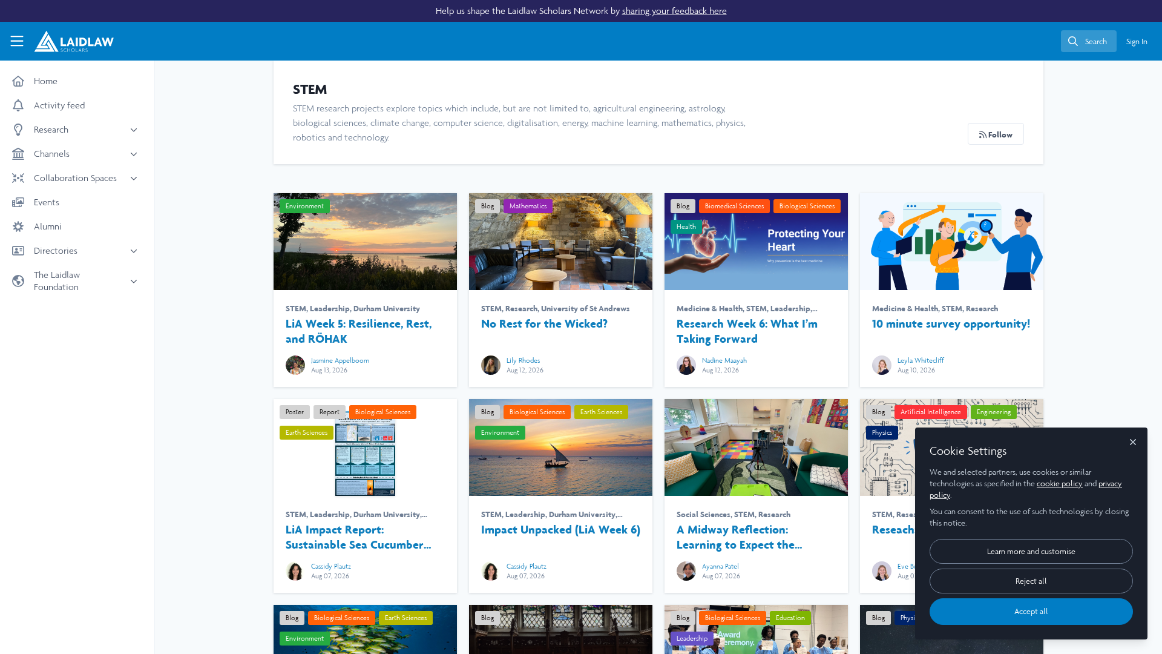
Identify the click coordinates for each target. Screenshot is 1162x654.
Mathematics (528, 206)
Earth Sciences (306, 432)
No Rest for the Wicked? (560, 241)
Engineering (994, 412)
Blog (487, 206)
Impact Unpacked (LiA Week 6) (560, 447)
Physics (882, 432)
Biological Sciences (807, 206)
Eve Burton (914, 566)
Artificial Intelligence (931, 412)
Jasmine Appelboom (340, 360)
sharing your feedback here (674, 10)
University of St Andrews (585, 308)
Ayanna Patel (720, 566)
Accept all (1031, 611)
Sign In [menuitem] (1136, 41)
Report (330, 412)
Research (521, 308)
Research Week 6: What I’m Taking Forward (756, 241)
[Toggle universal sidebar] (17, 41)
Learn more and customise (1031, 551)
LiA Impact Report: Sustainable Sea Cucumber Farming (355, 537)
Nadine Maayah (724, 360)
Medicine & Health (710, 308)
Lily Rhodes (523, 360)
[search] (1089, 41)
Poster (295, 412)
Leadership (330, 308)
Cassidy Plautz (331, 566)
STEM (296, 308)
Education (790, 617)
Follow (999, 134)
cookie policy (1060, 483)
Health (686, 226)
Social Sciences (703, 514)
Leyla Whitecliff (921, 360)
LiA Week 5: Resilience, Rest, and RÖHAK (365, 241)
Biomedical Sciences (734, 206)
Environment (305, 206)
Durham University (386, 308)
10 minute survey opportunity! (951, 241)
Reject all (1031, 581)
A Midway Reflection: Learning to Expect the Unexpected (756, 447)
